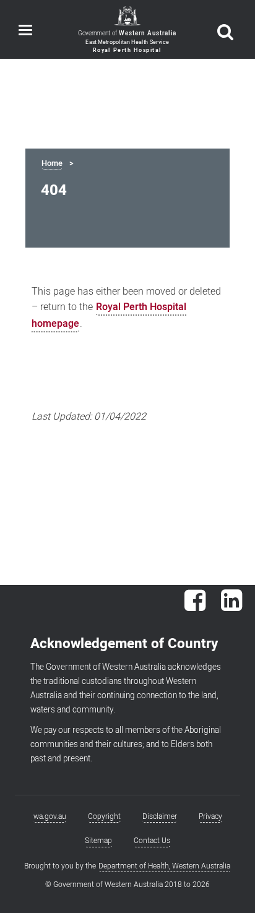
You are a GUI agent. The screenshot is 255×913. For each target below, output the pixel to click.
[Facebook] (195, 606)
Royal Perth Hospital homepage (109, 315)
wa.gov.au (49, 816)
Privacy (210, 816)
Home (52, 163)
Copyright (104, 816)
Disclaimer (159, 816)
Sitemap (98, 840)
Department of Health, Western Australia (164, 866)
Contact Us (152, 840)
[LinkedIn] (231, 606)
